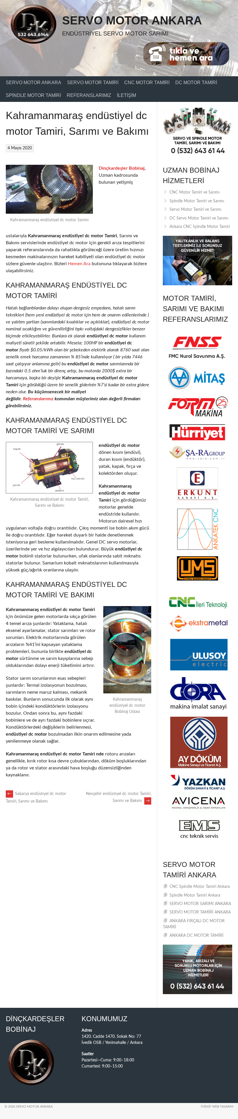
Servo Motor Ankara (132, 20)
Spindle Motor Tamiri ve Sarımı (197, 201)
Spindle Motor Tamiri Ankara (195, 895)
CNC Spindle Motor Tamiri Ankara (200, 887)
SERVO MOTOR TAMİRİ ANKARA (200, 912)
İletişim (126, 95)
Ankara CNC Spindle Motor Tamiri (200, 227)
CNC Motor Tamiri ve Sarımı (194, 192)
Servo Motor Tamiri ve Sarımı (195, 210)
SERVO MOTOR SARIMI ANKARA (200, 904)
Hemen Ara (79, 263)
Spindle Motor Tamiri (33, 95)
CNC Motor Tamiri (147, 82)
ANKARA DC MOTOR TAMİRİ (196, 936)
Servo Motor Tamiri (92, 82)
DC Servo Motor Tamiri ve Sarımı (199, 218)
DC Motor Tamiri (196, 82)
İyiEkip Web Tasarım (217, 1106)
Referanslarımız (89, 95)
